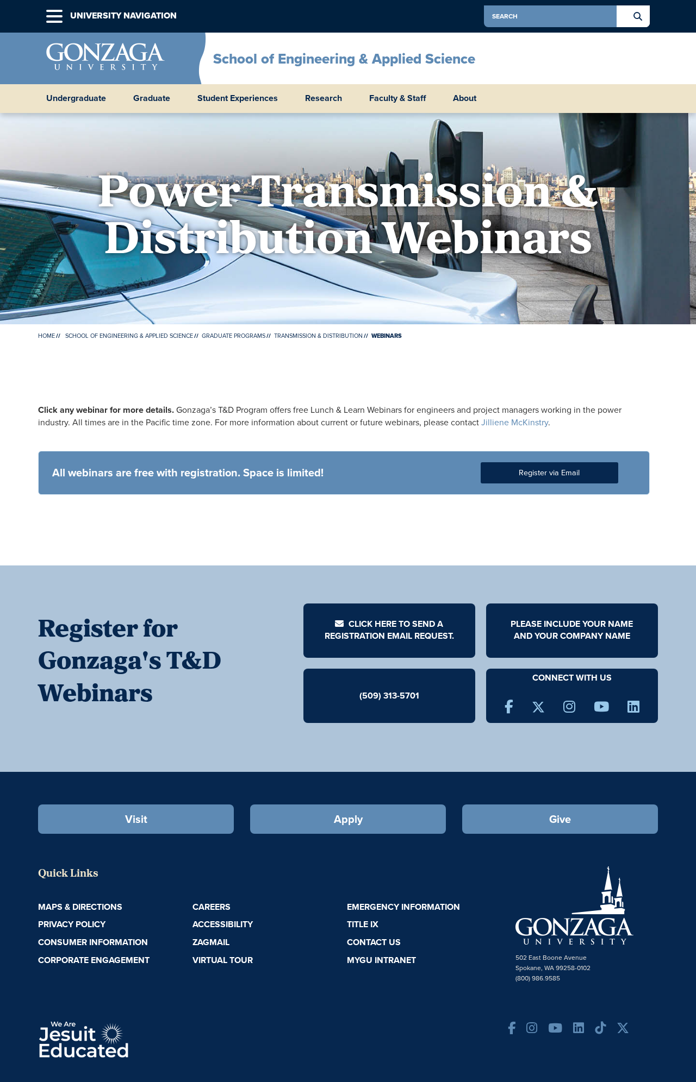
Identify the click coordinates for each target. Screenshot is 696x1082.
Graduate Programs (233, 335)
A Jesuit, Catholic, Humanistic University (130, 1038)
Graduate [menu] (151, 98)
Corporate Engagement (94, 960)
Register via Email (549, 473)
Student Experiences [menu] (237, 98)
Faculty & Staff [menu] (397, 98)
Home (46, 335)
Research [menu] (323, 98)
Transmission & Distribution (318, 335)
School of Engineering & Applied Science (344, 58)
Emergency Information (403, 907)
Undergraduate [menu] (76, 98)
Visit (136, 819)
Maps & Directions (80, 907)
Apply (348, 819)
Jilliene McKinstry (514, 422)
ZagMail (210, 942)
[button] (54, 16)
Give (560, 819)
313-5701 (401, 695)
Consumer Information (93, 942)
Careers (211, 907)
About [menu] (464, 98)
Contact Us (374, 942)
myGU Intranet (381, 960)
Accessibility (222, 924)
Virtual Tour (222, 960)
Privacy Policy (71, 924)
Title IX (362, 924)
